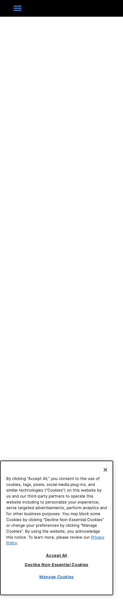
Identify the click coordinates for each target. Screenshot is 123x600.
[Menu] (17, 8)
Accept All (56, 555)
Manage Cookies (56, 576)
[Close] (105, 469)
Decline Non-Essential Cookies (56, 564)
